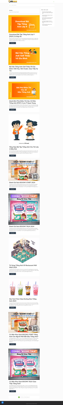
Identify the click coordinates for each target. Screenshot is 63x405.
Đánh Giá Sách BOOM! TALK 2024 (21, 226)
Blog (53, 1)
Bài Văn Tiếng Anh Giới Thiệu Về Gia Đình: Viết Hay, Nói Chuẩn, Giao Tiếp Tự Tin (23, 69)
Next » (28, 397)
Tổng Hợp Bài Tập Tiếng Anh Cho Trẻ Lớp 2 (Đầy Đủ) (47, 25)
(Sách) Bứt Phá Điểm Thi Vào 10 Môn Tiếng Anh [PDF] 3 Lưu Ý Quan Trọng (47, 22)
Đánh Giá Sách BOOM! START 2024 (22, 182)
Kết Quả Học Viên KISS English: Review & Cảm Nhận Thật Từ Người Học (47, 12)
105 (25, 397)
